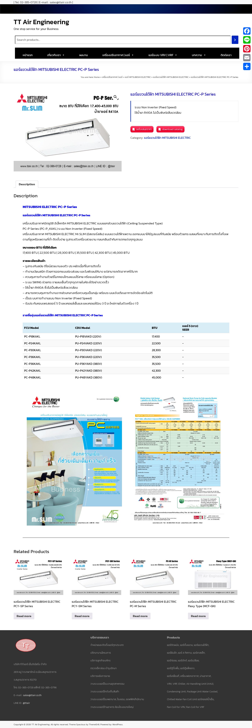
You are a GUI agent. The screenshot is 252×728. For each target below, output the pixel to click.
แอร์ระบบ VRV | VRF (161, 55)
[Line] (246, 39)
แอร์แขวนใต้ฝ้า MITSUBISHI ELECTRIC (171, 77)
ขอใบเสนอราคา (144, 129)
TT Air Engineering (41, 22)
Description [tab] (27, 184)
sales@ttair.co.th (32, 695)
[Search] (235, 40)
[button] (115, 97)
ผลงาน (83, 55)
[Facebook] (246, 31)
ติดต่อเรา (226, 55)
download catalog (172, 129)
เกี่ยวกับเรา (54, 55)
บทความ (197, 55)
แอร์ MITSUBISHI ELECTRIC (138, 77)
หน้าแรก (28, 55)
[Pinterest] (246, 48)
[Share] (246, 66)
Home (97, 77)
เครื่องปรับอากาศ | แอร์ (116, 55)
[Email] (246, 57)
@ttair (26, 703)
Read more (24, 616)
